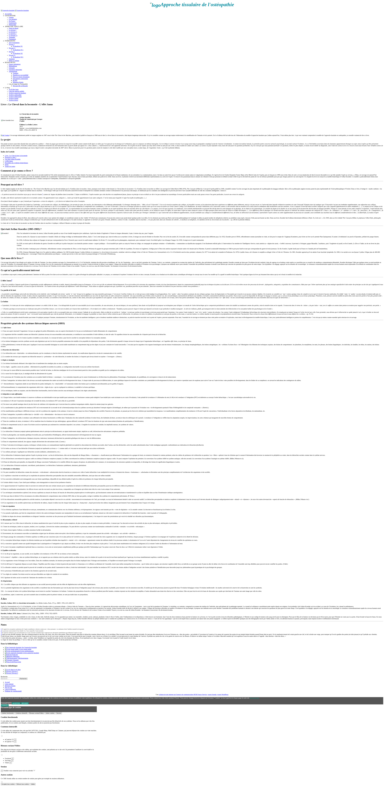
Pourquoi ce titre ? (10, 157)
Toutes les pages (10, 166)
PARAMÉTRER (6, 703)
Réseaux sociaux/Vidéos (36, 713)
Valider (33, 784)
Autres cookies (50, 713)
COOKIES (5, 705)
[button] (10, 15)
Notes (6, 164)
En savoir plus (254, 698)
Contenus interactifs (21, 713)
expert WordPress (222, 694)
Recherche (4, 677)
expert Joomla (212, 694)
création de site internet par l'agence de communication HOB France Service (183, 694)
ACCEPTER (16, 703)
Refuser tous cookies (23, 784)
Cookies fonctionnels (8, 713)
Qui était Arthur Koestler (12, 159)
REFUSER (25, 703)
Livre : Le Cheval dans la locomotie (16, 155)
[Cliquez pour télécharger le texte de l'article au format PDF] (5, 135)
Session (58, 713)
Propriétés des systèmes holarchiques (16, 163)
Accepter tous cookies (8, 784)
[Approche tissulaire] (15, 10)
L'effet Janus (9, 161)
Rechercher (23, 678)
